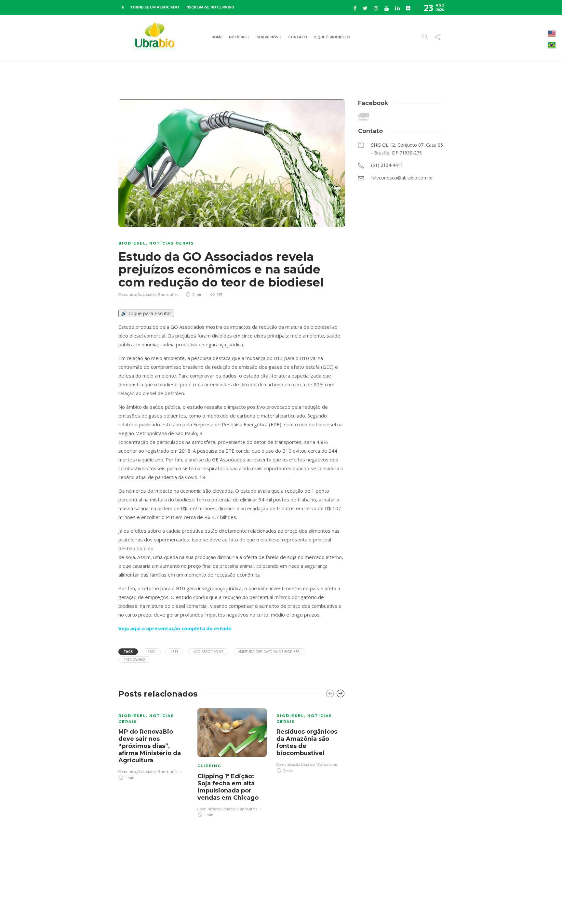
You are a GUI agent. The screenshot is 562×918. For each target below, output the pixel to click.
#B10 (151, 651)
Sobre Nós (267, 37)
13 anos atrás (327, 764)
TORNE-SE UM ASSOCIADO (154, 7)
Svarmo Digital (500, 901)
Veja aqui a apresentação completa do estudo (175, 628)
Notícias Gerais (171, 243)
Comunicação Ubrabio (137, 294)
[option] (153, 743)
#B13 (174, 651)
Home (216, 37)
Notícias (238, 37)
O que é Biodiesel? (332, 37)
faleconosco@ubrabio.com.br (418, 901)
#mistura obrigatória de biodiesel (269, 651)
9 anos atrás (168, 771)
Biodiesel (132, 243)
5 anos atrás (168, 294)
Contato (297, 37)
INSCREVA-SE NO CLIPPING (209, 7)
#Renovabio (134, 659)
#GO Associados (208, 651)
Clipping (209, 766)
